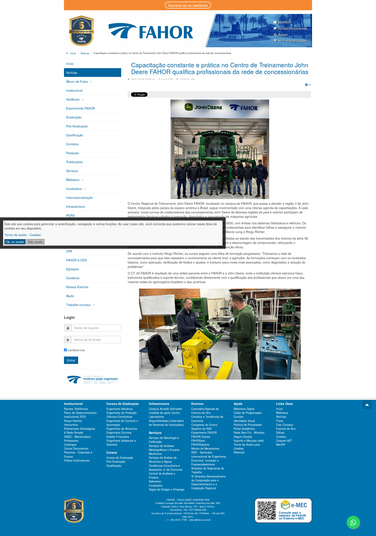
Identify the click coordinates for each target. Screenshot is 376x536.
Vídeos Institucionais (76, 460)
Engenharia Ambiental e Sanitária (121, 442)
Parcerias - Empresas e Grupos (78, 454)
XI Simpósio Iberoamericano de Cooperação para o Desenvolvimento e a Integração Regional (208, 482)
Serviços (72, 171)
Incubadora (74, 188)
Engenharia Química (118, 433)
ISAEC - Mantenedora (77, 437)
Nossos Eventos (77, 287)
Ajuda (70, 296)
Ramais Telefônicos (76, 409)
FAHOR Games (200, 437)
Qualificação (74, 135)
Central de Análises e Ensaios (162, 475)
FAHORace (198, 441)
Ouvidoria (72, 278)
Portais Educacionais (292, 28)
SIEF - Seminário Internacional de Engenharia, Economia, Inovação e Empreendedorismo (209, 458)
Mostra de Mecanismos (205, 448)
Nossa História (73, 421)
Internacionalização (79, 197)
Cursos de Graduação (119, 458)
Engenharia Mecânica (119, 409)
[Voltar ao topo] (367, 404)
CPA (69, 251)
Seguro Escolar (243, 437)
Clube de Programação (248, 413)
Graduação (74, 117)
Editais (280, 433)
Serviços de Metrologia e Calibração (164, 440)
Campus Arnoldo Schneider (165, 409)
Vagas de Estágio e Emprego (166, 489)
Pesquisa (72, 153)
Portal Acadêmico (244, 429)
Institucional (74, 90)
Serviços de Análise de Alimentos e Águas (163, 459)
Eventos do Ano (285, 429)
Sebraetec (155, 481)
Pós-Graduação (77, 126)
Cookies (281, 437)
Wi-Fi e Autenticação (292, 40)
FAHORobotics (200, 444)
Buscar (283, 34)
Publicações (74, 162)
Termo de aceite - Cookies (22, 235)
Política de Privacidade (248, 425)
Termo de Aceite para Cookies (247, 446)
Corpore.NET (284, 441)
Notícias (85, 53)
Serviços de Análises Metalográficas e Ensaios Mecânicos (164, 450)
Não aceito (35, 242)
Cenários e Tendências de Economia (207, 419)
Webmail (239, 452)
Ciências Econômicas (119, 417)
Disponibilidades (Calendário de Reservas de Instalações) (166, 423)
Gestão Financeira (117, 437)
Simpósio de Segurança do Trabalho (207, 470)
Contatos (72, 144)
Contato (238, 417)
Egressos (72, 269)
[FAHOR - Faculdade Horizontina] (188, 30)
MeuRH (280, 444)
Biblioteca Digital (244, 409)
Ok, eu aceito (15, 242)
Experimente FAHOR (80, 108)
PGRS (70, 215)
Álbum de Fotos (77, 81)
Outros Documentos (76, 448)
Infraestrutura (75, 206)
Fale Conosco (284, 425)
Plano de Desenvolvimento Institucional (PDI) (80, 415)
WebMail (284, 22)
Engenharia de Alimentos (121, 429)
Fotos (279, 421)
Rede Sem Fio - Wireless (249, 433)
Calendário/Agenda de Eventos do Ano (205, 411)
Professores (71, 441)
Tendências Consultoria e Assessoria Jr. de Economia (165, 468)
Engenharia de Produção (121, 413)
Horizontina (71, 425)
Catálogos (70, 444)
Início (73, 53)
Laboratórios (156, 417)
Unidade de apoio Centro (164, 413)
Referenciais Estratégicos (79, 429)
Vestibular (73, 99)
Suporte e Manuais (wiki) (249, 441)
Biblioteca (73, 180)
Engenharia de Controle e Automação (122, 423)
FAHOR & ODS (76, 260)
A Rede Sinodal (73, 433)
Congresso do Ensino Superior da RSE (204, 427)
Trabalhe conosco (79, 305)
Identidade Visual (244, 421)
